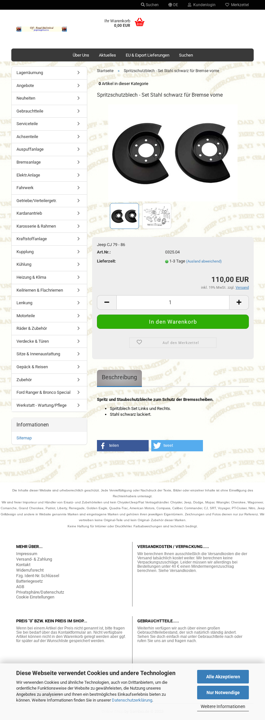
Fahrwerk (25, 187)
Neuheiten (25, 98)
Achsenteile (27, 136)
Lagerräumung (29, 72)
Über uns (81, 55)
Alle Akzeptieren (223, 676)
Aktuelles (107, 55)
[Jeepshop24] (41, 29)
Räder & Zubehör (31, 328)
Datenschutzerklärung (132, 700)
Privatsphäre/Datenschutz (40, 592)
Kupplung (25, 251)
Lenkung (24, 302)
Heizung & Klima (31, 277)
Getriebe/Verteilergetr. (36, 200)
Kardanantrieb (29, 213)
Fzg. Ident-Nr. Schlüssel (37, 576)
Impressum (26, 554)
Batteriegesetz (29, 581)
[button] (123, 445)
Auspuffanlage (30, 149)
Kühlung (23, 264)
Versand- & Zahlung (34, 559)
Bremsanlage (28, 162)
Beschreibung (119, 377)
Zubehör (24, 379)
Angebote (25, 85)
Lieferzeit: (106, 261)
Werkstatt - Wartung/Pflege (41, 405)
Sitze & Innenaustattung (38, 353)
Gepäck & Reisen (32, 366)
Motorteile (25, 315)
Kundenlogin (203, 5)
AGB (20, 587)
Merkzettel (239, 5)
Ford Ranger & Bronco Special (43, 392)
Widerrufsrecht (30, 570)
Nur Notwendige (223, 692)
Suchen (152, 5)
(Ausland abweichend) (204, 261)
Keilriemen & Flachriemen (39, 290)
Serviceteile (27, 123)
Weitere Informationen (223, 706)
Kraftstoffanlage (31, 238)
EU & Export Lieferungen (147, 55)
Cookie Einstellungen (35, 597)
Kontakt (23, 565)
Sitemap (24, 437)
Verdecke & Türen (32, 341)
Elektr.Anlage (28, 175)
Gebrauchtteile (29, 111)
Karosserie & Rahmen (36, 226)
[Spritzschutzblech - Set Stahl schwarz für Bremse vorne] (173, 152)
